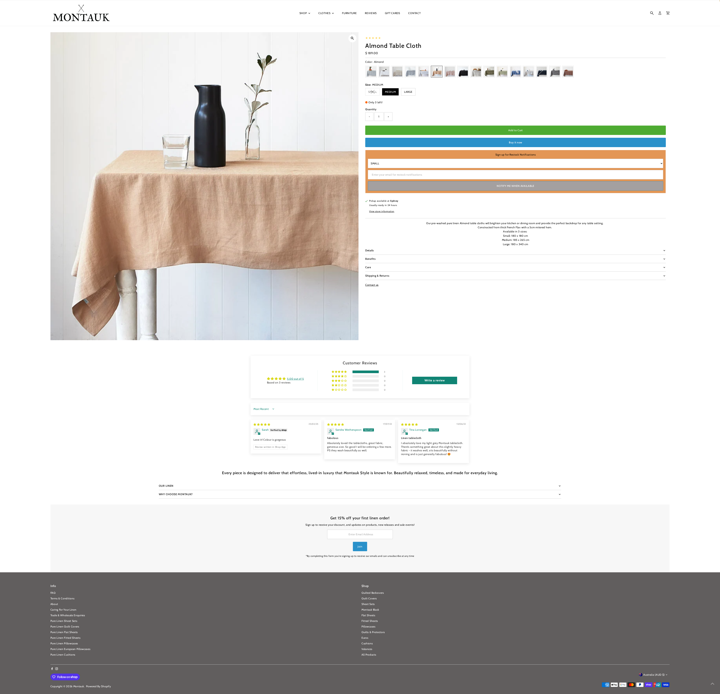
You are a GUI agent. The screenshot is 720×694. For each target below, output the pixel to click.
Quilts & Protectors (373, 632)
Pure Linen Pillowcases (64, 643)
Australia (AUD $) (654, 674)
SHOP (303, 13)
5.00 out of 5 (295, 378)
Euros (365, 637)
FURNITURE (349, 13)
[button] (339, 372)
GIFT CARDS (392, 13)
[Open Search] (652, 13)
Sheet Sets (368, 604)
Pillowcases (369, 626)
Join (360, 546)
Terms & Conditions (62, 598)
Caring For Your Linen (63, 609)
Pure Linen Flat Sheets (64, 632)
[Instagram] (56, 669)
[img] (262, 424)
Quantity (370, 109)
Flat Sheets (368, 615)
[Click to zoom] (352, 38)
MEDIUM (390, 92)
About (54, 604)
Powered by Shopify (98, 686)
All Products (369, 654)
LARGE (408, 92)
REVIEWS (371, 13)
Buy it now (515, 142)
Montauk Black (370, 609)
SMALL (374, 92)
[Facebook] (52, 669)
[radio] (371, 71)
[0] (668, 13)
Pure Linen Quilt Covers (64, 626)
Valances (367, 649)
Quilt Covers (369, 598)
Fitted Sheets (370, 621)
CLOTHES (324, 13)
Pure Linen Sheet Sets (63, 621)
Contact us (372, 285)
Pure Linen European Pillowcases (70, 649)
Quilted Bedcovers (373, 592)
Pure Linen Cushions (62, 654)
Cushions (367, 643)
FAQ (53, 592)
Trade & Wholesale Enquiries (67, 615)
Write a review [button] (434, 380)
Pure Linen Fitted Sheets (65, 637)
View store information (381, 211)
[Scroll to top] (712, 683)
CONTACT (414, 13)
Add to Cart (515, 130)
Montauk (78, 686)
